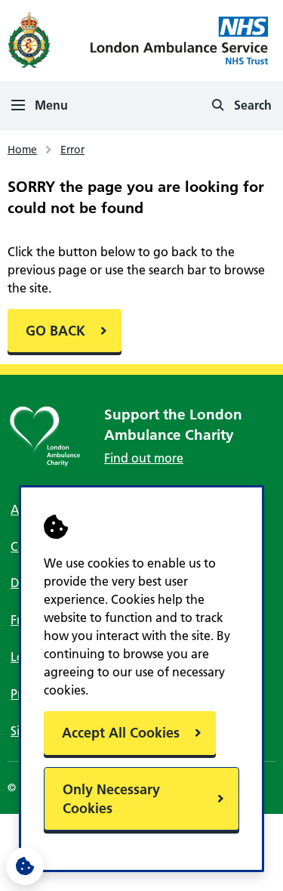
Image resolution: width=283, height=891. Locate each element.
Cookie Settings (25, 866)
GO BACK (55, 330)
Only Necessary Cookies (111, 799)
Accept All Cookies (121, 732)
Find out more (143, 458)
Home (22, 149)
